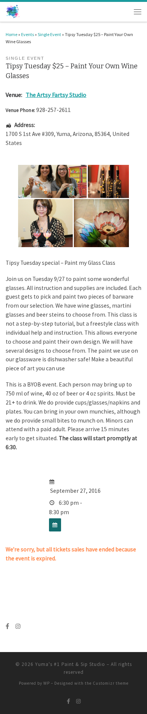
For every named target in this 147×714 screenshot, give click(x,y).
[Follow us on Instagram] (17, 626)
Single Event (49, 34)
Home (11, 34)
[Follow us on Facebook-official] (7, 626)
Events (27, 34)
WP (46, 683)
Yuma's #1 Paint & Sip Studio (70, 664)
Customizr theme (111, 683)
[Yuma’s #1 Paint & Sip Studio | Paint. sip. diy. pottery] (13, 11)
